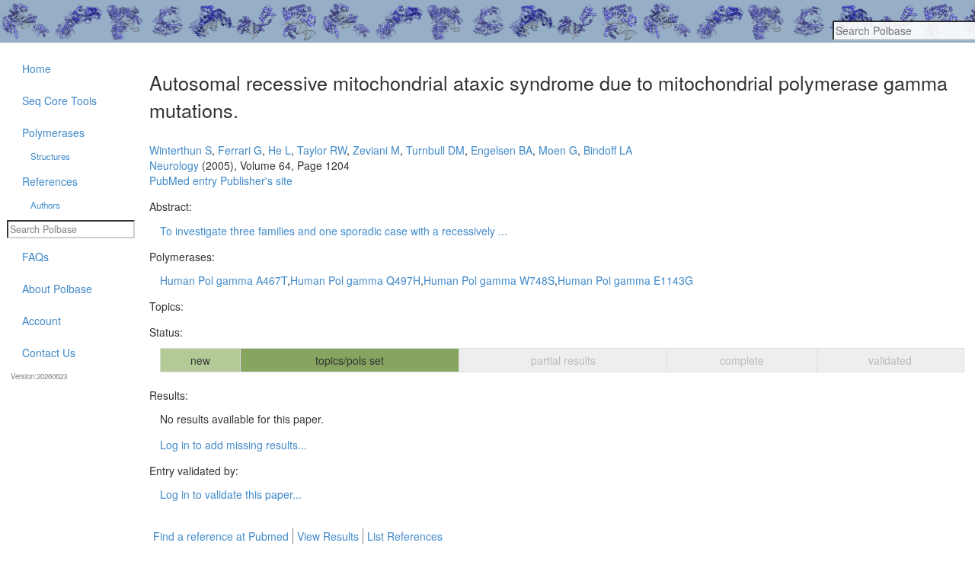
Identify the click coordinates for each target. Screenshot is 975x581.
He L (279, 150)
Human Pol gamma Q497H (355, 280)
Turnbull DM (435, 150)
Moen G (558, 150)
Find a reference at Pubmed (221, 536)
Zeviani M (376, 150)
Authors (45, 205)
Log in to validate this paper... (231, 494)
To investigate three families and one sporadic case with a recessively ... (333, 230)
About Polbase (57, 288)
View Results (328, 536)
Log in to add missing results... (233, 444)
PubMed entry (183, 180)
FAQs (35, 256)
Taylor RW (322, 150)
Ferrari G (240, 150)
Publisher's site (256, 180)
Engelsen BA (501, 150)
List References (405, 536)
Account (41, 320)
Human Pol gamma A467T (223, 280)
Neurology (174, 165)
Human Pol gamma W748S (489, 280)
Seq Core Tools (59, 100)
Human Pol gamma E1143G (625, 280)
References (50, 181)
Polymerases (53, 132)
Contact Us (48, 352)
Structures (50, 156)
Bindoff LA (607, 150)
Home (36, 68)
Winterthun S (180, 150)
